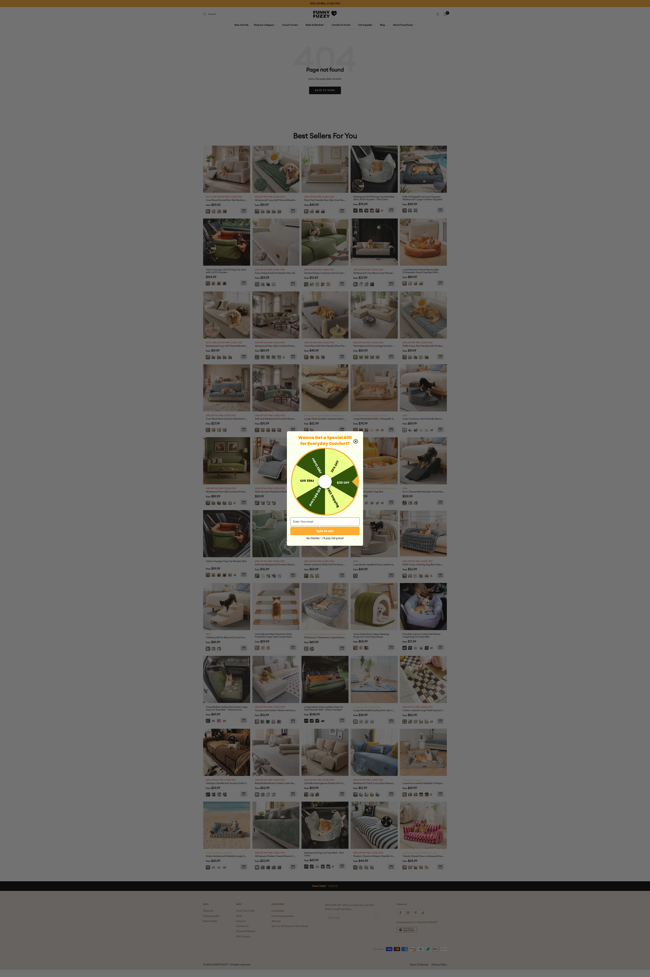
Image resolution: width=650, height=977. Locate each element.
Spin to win (325, 531)
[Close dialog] (356, 441)
